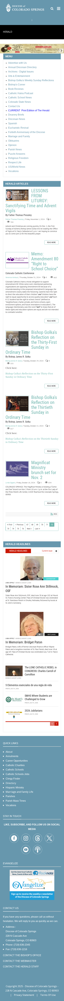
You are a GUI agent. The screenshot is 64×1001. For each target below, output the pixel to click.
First (10, 524)
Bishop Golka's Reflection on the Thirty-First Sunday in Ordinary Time (17, 339)
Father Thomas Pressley (15, 219)
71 (47, 524)
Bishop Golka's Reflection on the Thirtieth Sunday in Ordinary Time (17, 404)
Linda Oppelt (10, 482)
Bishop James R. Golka (14, 361)
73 (8, 529)
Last (36, 529)
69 (37, 524)
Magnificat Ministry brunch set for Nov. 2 (17, 469)
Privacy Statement (24, 995)
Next (29, 529)
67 (27, 524)
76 (23, 529)
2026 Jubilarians (33, 710)
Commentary (51, 579)
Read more (51, 242)
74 (13, 529)
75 (18, 529)
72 (52, 524)
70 (42, 524)
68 (32, 524)
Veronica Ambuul (12, 277)
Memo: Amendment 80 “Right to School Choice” (17, 260)
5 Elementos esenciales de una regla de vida (29, 685)
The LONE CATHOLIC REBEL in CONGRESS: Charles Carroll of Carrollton (41, 671)
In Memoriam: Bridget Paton (24, 642)
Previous (20, 524)
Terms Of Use (48, 995)
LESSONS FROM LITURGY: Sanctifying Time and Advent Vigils (17, 195)
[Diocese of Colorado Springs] (25, 7)
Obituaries (51, 635)
